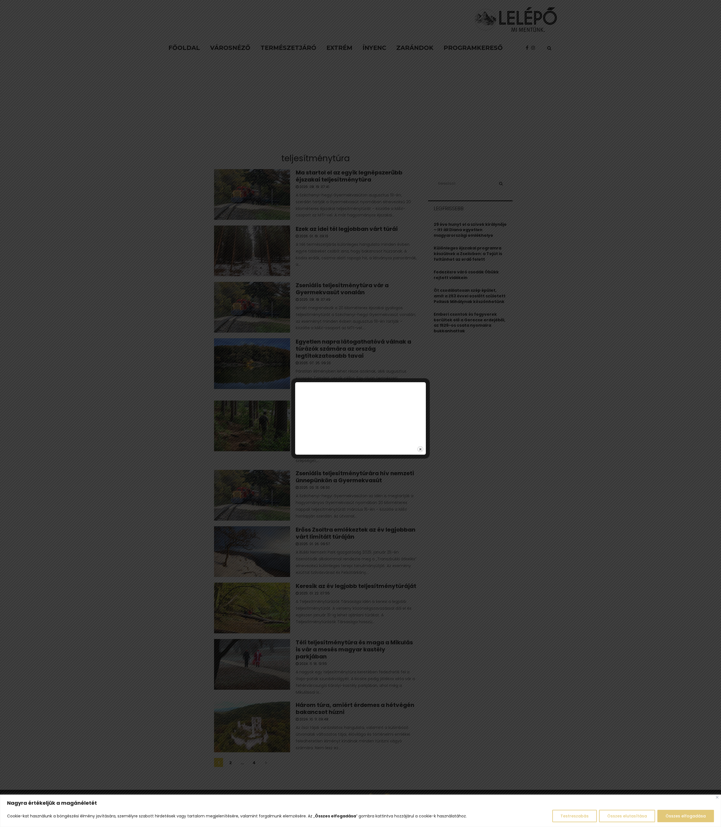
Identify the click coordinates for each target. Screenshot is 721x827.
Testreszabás (574, 816)
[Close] (717, 797)
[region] (360, 811)
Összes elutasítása (627, 816)
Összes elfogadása (686, 816)
